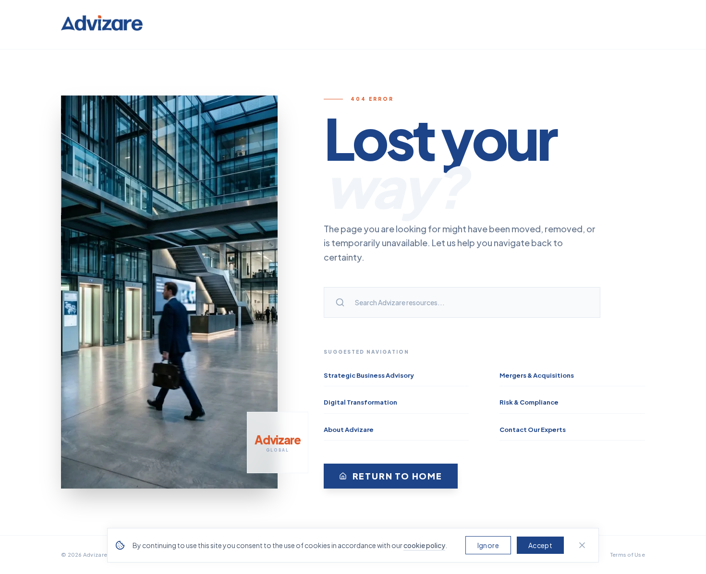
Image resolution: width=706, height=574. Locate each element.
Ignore (488, 545)
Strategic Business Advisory (369, 375)
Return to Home (397, 475)
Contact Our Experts (532, 429)
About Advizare (349, 429)
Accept (540, 545)
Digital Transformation (360, 402)
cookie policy (424, 545)
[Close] (582, 545)
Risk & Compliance (529, 402)
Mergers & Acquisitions (536, 375)
